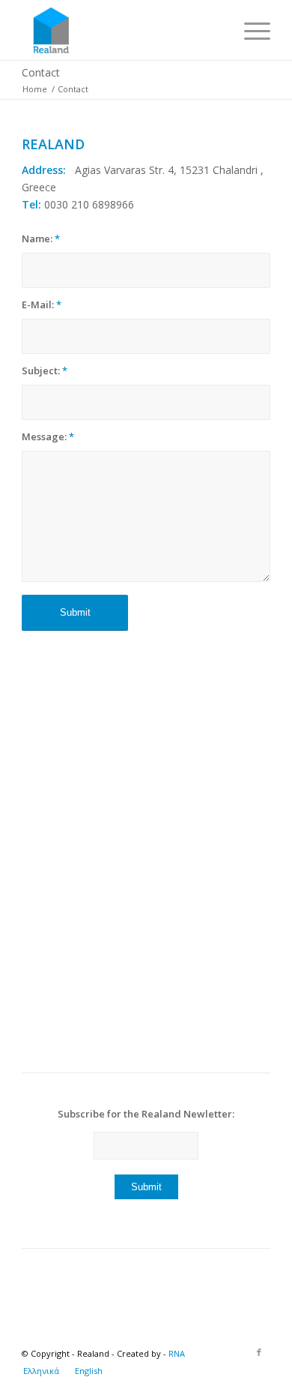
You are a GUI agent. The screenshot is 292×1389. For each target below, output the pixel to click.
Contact (41, 72)
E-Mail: (41, 304)
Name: (41, 238)
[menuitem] (249, 30)
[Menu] (249, 30)
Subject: (44, 370)
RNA (176, 1353)
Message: (48, 436)
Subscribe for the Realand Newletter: (146, 1113)
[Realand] (121, 30)
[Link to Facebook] (259, 1352)
